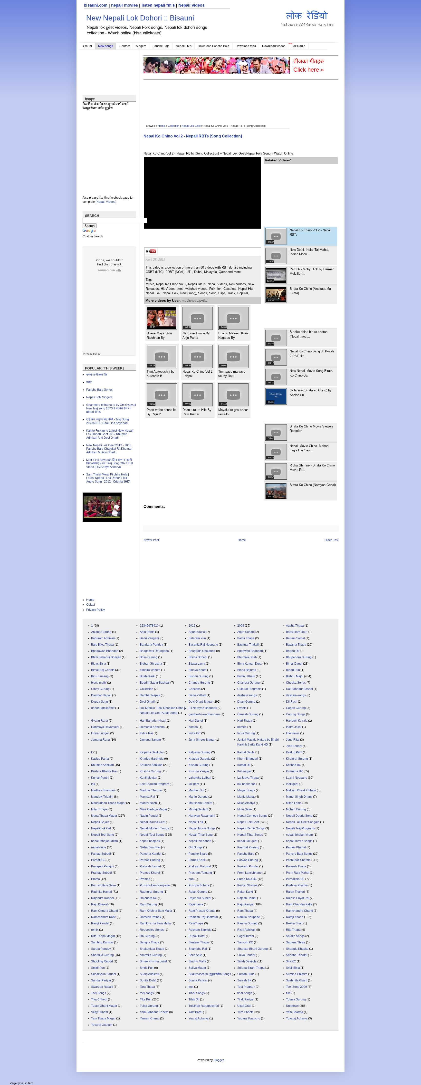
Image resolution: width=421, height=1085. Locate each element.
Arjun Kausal (197, 632)
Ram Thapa (245, 910)
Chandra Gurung (248, 682)
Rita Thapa (293, 929)
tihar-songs (244, 993)
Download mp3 (246, 46)
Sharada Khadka (297, 948)
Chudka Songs (296, 682)
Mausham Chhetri (200, 803)
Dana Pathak (197, 695)
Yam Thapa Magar (103, 1018)
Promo (95, 879)
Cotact (90, 604)
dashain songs (247, 695)
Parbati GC (98, 860)
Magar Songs (246, 790)
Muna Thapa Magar (104, 815)
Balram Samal (295, 638)
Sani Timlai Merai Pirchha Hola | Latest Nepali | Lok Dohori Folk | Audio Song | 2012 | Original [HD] (108, 478)
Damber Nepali (150, 695)
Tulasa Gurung (296, 999)
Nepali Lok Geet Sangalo (302, 822)
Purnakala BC (295, 879)
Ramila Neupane (248, 917)
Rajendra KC (148, 898)
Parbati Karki (197, 860)
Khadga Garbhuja (151, 758)
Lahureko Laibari (200, 777)
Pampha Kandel (150, 853)
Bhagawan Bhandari (104, 651)
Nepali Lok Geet (191, 125)
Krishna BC (293, 765)
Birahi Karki (147, 676)
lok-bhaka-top (246, 784)
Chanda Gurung (199, 682)
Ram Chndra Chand (104, 910)
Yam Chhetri (245, 1012)
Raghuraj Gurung (151, 891)
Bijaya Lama (197, 663)
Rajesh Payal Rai (297, 898)
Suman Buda (246, 974)
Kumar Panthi (100, 777)
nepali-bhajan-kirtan (299, 834)
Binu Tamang (100, 676)
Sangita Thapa (149, 942)
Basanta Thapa (296, 644)
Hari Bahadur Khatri (153, 720)
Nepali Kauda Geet (152, 822)
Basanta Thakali (248, 644)
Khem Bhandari (247, 758)
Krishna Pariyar (199, 771)
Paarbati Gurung (248, 847)
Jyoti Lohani (294, 746)
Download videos (273, 46)
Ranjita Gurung (247, 923)
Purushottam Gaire (103, 885)
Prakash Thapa (296, 866)
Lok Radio (298, 46)
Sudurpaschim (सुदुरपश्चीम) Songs (210, 974)
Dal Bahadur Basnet (299, 689)
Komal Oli (243, 765)
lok (93, 784)
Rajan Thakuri (295, 891)
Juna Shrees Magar (202, 739)
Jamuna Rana (100, 739)
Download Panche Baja (213, 46)
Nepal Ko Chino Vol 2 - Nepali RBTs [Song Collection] (193, 136)
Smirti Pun (98, 967)
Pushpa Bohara (199, 885)
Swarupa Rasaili (102, 986)
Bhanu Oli (292, 651)
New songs (105, 46)
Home (161, 125)
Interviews (292, 733)
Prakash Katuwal (200, 866)
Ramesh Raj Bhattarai (203, 917)
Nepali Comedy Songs (252, 815)
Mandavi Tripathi (102, 796)
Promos (145, 879)
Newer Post (151, 540)
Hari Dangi (196, 720)
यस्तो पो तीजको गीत (96, 374)
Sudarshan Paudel (103, 974)
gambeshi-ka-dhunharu (204, 714)
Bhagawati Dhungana (154, 651)
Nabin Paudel (149, 815)
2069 (240, 625)
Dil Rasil (291, 701)
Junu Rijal (292, 739)
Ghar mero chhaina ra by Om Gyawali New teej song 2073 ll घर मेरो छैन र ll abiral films (111, 408)
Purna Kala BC (247, 879)
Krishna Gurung (150, 771)
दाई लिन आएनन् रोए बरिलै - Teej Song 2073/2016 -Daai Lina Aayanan (107, 421)
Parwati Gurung (247, 860)
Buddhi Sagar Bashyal (155, 682)
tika (288, 993)
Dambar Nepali (101, 695)
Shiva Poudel (246, 955)
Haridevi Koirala (296, 720)
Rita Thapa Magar (103, 936)
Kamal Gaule (246, 752)
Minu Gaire (244, 809)
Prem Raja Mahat (297, 872)
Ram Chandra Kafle (299, 904)
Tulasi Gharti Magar (104, 1006)
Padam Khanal (296, 847)
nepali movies (124, 5)
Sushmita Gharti (296, 980)
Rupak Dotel (197, 936)
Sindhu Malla (197, 961)
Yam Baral (195, 1012)
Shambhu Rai (198, 948)
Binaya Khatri (197, 670)
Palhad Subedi (101, 853)
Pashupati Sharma (298, 860)
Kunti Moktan (148, 777)
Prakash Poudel (247, 866)
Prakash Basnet (150, 866)
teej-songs (147, 993)
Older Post (331, 540)
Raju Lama (196, 904)
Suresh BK (244, 980)
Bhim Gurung (148, 657)
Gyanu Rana (99, 720)
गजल (89, 382)
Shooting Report (102, 961)
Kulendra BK (294, 771)
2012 (192, 625)
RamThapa (196, 923)
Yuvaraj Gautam (101, 1025)
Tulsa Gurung (149, 1006)
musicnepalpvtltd (195, 300)
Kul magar (244, 771)
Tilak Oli (194, 999)
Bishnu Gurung (199, 676)
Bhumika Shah (247, 657)
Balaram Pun (197, 638)
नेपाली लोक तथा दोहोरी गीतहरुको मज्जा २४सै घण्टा (307, 25)
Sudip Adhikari (149, 974)
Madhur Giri (196, 790)
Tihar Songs (197, 993)
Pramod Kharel (150, 872)
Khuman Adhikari (102, 765)
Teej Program (246, 986)
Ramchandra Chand (299, 910)
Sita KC (291, 961)
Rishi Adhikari (246, 929)
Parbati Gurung (150, 860)
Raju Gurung (148, 904)
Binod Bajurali (246, 670)
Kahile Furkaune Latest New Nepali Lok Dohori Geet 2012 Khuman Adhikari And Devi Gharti (109, 434)
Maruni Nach (148, 803)
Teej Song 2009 (296, 986)
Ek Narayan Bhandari (203, 708)
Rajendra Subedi (200, 898)
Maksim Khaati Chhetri (301, 790)
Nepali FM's (183, 46)
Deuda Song (99, 701)
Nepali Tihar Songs (250, 834)
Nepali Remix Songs (251, 828)
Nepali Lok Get (101, 828)
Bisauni (87, 46)
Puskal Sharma (247, 885)
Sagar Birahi (245, 936)
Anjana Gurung (101, 632)
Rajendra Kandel (102, 898)
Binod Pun (293, 670)
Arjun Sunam (246, 632)
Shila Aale (195, 955)
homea (193, 727)
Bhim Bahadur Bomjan (106, 657)
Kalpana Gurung (199, 752)
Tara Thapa (147, 986)
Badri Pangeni (149, 638)
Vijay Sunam (99, 1012)
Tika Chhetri (99, 999)
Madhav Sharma (151, 790)
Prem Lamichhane (249, 872)
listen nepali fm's (158, 5)
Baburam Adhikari (103, 638)
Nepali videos (191, 5)
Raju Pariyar (245, 904)
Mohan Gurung (296, 809)
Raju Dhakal (99, 904)
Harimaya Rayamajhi (105, 727)
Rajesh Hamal (246, 898)
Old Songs (195, 847)
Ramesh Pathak (150, 917)
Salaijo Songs (295, 936)
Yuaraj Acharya (199, 1018)
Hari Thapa (244, 720)
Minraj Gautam (198, 809)
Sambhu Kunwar (102, 942)
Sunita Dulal (148, 980)
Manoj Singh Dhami (299, 796)
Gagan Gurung (296, 708)
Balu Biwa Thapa (102, 644)
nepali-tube (98, 847)
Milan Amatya (246, 803)
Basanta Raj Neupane (203, 644)
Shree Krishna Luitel (153, 961)
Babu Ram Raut (296, 632)
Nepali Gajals (100, 822)
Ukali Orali (244, 1006)
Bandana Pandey (151, 644)
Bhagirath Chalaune (202, 651)
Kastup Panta (100, 758)
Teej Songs (98, 993)
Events (241, 708)
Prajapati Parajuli (102, 866)
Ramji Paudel (100, 923)
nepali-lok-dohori (200, 841)
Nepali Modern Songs (154, 828)
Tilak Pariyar (245, 999)
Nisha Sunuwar (150, 847)
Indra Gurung (246, 733)
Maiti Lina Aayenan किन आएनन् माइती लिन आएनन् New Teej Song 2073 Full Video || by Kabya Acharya (109, 463)
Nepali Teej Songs (152, 834)
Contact (124, 46)
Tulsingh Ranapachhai (204, 1006)
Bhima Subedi (198, 657)
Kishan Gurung (199, 765)
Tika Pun (146, 999)
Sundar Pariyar (101, 980)
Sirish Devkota (247, 961)
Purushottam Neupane (155, 885)
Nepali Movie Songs (202, 828)
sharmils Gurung (151, 955)
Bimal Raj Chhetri (103, 670)
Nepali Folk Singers (99, 397)
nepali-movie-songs (299, 841)
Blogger (218, 1060)
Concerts (195, 689)
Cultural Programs (249, 689)
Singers (141, 46)
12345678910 (149, 625)
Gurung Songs (295, 714)
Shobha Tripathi (296, 955)
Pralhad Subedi (101, 872)
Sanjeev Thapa (199, 942)
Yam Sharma (294, 1012)
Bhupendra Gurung (299, 657)
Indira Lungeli (100, 733)
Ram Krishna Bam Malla (156, 910)
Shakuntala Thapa (152, 948)
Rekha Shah (294, 923)
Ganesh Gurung (247, 714)
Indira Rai (146, 733)
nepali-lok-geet (247, 841)
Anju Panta (147, 632)
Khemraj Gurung (297, 758)
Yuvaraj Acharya (296, 1018)
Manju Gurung (198, 796)
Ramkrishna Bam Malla (155, 923)
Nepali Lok (196, 822)
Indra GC (195, 733)
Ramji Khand (294, 917)
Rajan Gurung (198, 891)
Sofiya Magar (197, 967)
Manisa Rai (147, 796)
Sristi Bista (293, 967)
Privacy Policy (95, 609)
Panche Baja (161, 46)
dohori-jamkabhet (103, 708)
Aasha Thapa (295, 625)
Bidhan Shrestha (151, 663)
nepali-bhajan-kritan (104, 841)
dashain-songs (296, 695)
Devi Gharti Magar (201, 701)
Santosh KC (245, 942)
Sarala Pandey (101, 948)
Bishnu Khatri (246, 676)
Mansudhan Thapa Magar (108, 803)
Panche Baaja (198, 853)
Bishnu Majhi (294, 676)
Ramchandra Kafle (103, 917)
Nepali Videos (105, 201)
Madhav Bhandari (103, 790)
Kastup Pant (294, 752)
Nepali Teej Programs (300, 828)
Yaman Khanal (149, 1018)
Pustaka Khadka (297, 885)
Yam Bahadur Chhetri (154, 1012)
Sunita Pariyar (198, 980)
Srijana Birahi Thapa (251, 967)
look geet (292, 784)
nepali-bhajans (150, 841)
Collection (173, 125)
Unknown (292, 1006)
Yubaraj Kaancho (248, 1018)
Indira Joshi (293, 727)
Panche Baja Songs (99, 389)
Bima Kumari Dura (249, 663)
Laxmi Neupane (296, 777)
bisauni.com (95, 5)
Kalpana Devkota (151, 752)
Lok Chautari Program (154, 784)
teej (191, 986)
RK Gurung (147, 936)
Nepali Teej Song (102, 834)
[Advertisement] (232, 96)
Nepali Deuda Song (299, 815)
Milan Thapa (99, 809)
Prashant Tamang (200, 872)
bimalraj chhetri (150, 670)
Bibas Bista (98, 663)
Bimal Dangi (294, 663)
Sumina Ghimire (296, 974)
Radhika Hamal (101, 891)
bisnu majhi (98, 682)
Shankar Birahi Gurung (252, 948)
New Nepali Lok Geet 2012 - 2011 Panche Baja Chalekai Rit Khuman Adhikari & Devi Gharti (109, 449)
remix (94, 929)
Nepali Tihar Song (201, 834)
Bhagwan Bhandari (250, 651)
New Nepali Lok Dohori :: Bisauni (140, 18)
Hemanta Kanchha (152, 727)
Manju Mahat (246, 796)
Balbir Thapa (245, 638)
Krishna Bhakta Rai (104, 771)
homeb (242, 727)
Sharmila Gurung (102, 955)
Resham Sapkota (200, 929)
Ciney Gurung (100, 689)
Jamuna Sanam (150, 739)
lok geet (194, 784)
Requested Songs (152, 929)
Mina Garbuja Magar (153, 809)
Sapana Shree (295, 942)
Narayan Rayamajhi (202, 815)
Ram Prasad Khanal (202, 910)
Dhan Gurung (246, 701)
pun (191, 879)
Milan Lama (294, 803)
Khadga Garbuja (199, 758)
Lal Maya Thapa (248, 777)
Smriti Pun (146, 967)
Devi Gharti (147, 701)
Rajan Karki (245, 891)
